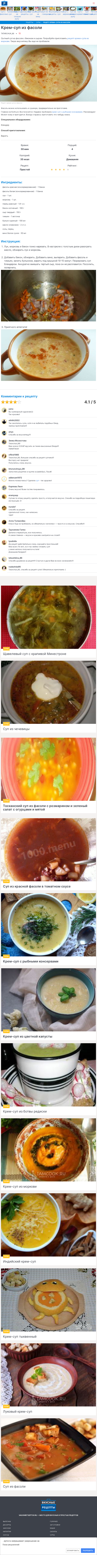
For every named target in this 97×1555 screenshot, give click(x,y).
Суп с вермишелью (69, 13)
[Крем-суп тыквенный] (48, 1299)
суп (37, 480)
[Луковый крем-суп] (48, 1374)
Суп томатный (88, 13)
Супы (52, 1535)
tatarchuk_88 (7, 33)
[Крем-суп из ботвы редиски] (48, 1074)
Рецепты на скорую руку (18, 15)
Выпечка (7, 1521)
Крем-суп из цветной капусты (27, 1036)
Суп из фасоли (14, 1486)
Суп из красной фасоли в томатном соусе (37, 886)
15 (20, 33)
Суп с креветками (82, 13)
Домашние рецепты (26, 13)
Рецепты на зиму (39, 14)
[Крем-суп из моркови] (48, 1149)
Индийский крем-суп (19, 1261)
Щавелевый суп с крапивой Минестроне (34, 654)
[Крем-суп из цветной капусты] (48, 999)
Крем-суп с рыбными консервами (30, 961)
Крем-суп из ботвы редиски (25, 1111)
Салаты (53, 1531)
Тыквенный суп (12, 13)
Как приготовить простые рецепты (4, 3)
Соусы (6, 1535)
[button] (93, 3)
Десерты (7, 1525)
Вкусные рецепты (52, 13)
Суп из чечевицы (16, 729)
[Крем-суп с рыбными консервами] (48, 924)
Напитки (7, 1531)
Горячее (54, 1521)
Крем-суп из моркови (20, 1186)
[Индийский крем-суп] (48, 1224)
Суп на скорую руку (73, 14)
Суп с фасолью (4, 13)
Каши (52, 1528)
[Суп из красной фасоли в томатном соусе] (48, 849)
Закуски (7, 1528)
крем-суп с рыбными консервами (67, 112)
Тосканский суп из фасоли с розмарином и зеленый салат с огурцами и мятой (45, 807)
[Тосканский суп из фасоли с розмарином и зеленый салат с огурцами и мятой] (48, 769)
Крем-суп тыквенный (20, 1336)
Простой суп (60, 13)
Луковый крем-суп (17, 1411)
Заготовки (55, 1525)
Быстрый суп (32, 13)
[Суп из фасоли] (48, 1449)
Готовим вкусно (48, 1505)
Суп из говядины (46, 13)
